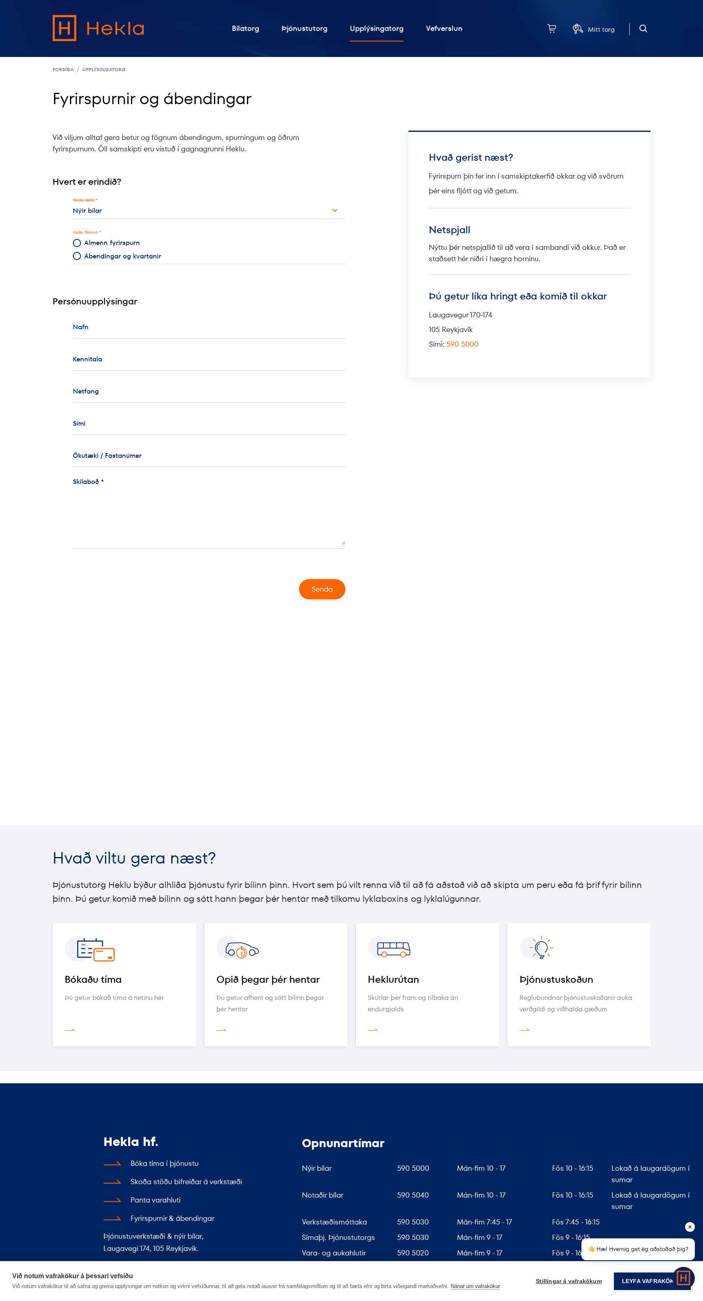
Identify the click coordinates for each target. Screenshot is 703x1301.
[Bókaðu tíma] (124, 949)
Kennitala (87, 359)
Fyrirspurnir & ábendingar (172, 1218)
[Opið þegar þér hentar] (276, 949)
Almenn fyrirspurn (112, 242)
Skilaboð (86, 481)
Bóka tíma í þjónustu (165, 1163)
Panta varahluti (156, 1200)
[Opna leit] (643, 29)
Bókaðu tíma (93, 979)
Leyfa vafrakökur (652, 1281)
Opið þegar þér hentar (268, 979)
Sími (79, 423)
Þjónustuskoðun (556, 979)
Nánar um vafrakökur (475, 1286)
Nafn (81, 327)
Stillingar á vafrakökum (569, 1281)
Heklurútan (393, 979)
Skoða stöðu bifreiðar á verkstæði (186, 1181)
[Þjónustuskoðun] (579, 949)
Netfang (86, 391)
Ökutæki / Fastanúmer (107, 455)
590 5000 (462, 344)
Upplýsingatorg (104, 69)
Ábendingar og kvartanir (122, 256)
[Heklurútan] (427, 949)
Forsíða (63, 69)
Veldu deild (83, 200)
